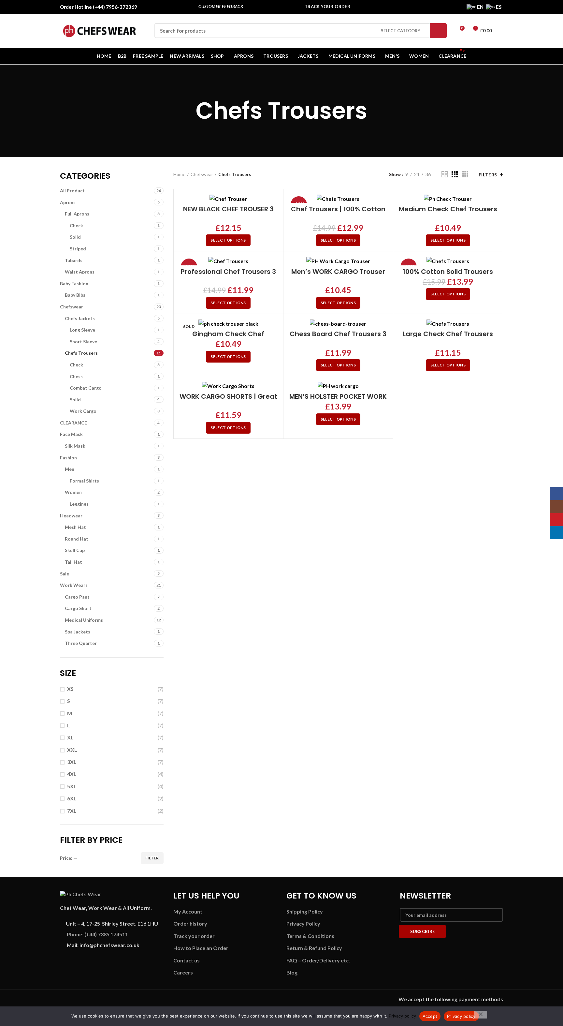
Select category (400, 30)
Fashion (68, 457)
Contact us (186, 960)
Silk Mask (75, 446)
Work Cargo (83, 411)
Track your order (194, 936)
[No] (480, 1015)
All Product (72, 190)
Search (438, 30)
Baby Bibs (75, 295)
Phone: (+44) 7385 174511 (97, 934)
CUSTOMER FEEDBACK (220, 6)
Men (69, 469)
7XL (72, 811)
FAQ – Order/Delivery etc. (318, 960)
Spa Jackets (77, 631)
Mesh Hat (75, 527)
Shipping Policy (304, 911)
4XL (72, 774)
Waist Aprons (79, 272)
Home (179, 174)
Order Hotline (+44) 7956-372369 (98, 7)
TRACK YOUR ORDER (327, 6)
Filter (152, 857)
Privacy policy (402, 1016)
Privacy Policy (303, 923)
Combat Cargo (86, 388)
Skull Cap (75, 550)
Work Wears (74, 585)
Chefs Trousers (81, 353)
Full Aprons (77, 213)
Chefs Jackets (80, 318)
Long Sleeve (82, 330)
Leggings (79, 504)
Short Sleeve (83, 341)
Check (76, 225)
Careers (183, 972)
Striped (78, 248)
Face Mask (71, 434)
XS (70, 689)
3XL (72, 762)
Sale (64, 573)
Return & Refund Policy (314, 948)
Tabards (73, 260)
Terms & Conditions (310, 936)
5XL (72, 786)
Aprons (68, 202)
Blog (291, 972)
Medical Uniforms (84, 620)
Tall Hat (73, 562)
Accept (430, 1016)
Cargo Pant (77, 597)
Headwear (71, 515)
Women (73, 492)
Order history (190, 923)
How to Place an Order (200, 948)
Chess (76, 376)
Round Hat (76, 539)
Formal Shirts (84, 480)
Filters (488, 174)
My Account (187, 911)
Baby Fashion (74, 283)
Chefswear (71, 306)
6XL (72, 798)
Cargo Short (78, 608)
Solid (75, 237)
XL (70, 737)
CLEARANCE (73, 422)
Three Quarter (81, 643)
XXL (72, 750)
